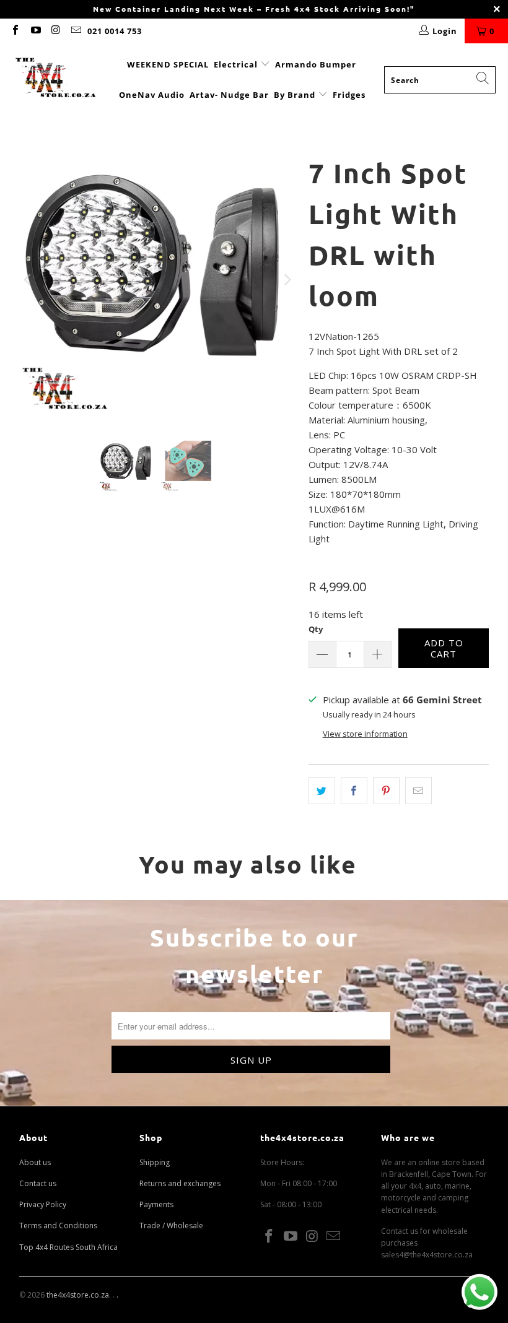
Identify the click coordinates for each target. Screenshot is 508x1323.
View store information (365, 733)
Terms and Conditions (58, 1225)
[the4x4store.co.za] (55, 79)
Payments (156, 1204)
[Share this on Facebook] (354, 790)
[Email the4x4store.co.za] (75, 31)
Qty (316, 629)
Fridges (349, 94)
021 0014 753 (114, 31)
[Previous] (28, 279)
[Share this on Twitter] (322, 790)
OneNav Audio (152, 94)
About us (35, 1162)
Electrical (236, 64)
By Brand (296, 94)
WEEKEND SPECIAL (168, 64)
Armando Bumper (315, 64)
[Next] (287, 279)
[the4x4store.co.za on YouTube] (34, 31)
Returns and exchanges (180, 1183)
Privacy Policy (42, 1204)
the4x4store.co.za (77, 1295)
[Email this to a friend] (418, 790)
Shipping (154, 1162)
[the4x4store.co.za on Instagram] (55, 31)
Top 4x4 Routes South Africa (68, 1247)
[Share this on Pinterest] (386, 790)
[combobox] (440, 79)
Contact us (37, 1183)
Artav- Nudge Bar (229, 94)
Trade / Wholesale (171, 1225)
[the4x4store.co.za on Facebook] (14, 31)
